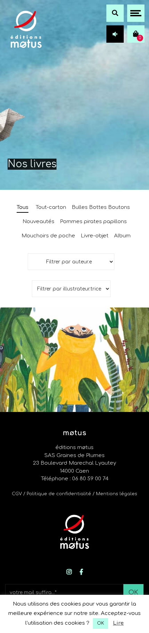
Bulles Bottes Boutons (101, 207)
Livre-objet (94, 236)
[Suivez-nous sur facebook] (81, 572)
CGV (17, 493)
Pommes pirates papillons (93, 222)
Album (122, 236)
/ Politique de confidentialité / (59, 493)
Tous (22, 207)
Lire (118, 623)
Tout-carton (51, 207)
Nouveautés (38, 222)
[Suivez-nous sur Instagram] (69, 572)
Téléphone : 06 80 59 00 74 (74, 479)
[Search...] (115, 13)
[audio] (115, 34)
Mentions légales (116, 493)
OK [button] (100, 623)
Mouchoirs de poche (48, 236)
